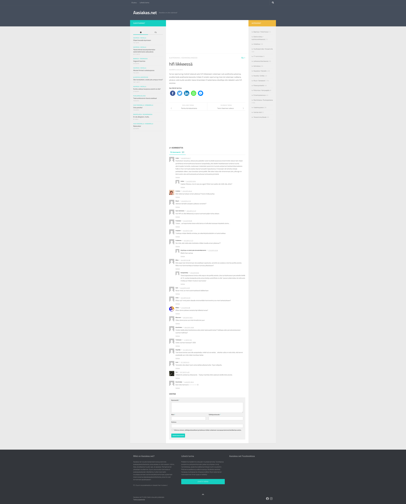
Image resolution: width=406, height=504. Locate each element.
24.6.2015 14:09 (187, 230)
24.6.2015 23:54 (191, 181)
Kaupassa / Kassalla (139, 38)
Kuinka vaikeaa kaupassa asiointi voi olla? (147, 89)
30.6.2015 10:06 (189, 327)
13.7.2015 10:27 (187, 350)
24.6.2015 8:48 (187, 221)
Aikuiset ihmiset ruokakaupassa (143, 70)
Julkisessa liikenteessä (140, 77)
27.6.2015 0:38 (185, 308)
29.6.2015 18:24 (188, 317)
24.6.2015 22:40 (185, 298)
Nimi (173, 415)
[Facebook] (172, 93)
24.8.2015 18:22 (189, 382)
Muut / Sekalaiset (259, 81)
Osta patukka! (138, 108)
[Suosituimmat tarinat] (140, 32)
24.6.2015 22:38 (185, 260)
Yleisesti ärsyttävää (260, 117)
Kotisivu (173, 422)
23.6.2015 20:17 (186, 158)
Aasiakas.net (145, 12)
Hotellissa (257, 44)
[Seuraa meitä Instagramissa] (271, 498)
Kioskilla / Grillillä (259, 76)
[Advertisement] (207, 37)
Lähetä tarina (144, 3)
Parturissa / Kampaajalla (261, 90)
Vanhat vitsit (258, 112)
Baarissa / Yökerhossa (140, 58)
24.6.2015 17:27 (188, 240)
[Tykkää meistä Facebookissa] (267, 498)
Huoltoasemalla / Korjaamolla (143, 105)
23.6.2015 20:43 (187, 191)
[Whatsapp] (193, 93)
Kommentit (178, 152)
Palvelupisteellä (259, 85)
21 (244, 58)
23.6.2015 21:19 (186, 201)
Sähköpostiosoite (215, 415)
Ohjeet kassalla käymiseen (142, 40)
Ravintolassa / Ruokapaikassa (142, 114)
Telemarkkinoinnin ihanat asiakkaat (145, 98)
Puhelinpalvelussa (139, 96)
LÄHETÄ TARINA (203, 482)
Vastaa (178, 177)
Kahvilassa (257, 66)
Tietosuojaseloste (139, 500)
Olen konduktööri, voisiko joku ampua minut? (148, 80)
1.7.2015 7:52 (188, 340)
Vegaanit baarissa (139, 61)
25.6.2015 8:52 (194, 273)
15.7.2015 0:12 (185, 362)
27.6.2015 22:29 (213, 250)
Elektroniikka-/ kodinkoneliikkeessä (183, 58)
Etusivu (134, 3)
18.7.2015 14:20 (184, 372)
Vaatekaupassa (258, 107)
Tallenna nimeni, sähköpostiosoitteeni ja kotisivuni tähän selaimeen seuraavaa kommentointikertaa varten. (207, 430)
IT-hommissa (258, 56)
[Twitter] (179, 93)
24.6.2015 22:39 (185, 288)
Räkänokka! (137, 126)
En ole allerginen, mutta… (141, 117)
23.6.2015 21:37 (191, 211)
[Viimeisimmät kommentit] (155, 32)
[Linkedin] (186, 93)
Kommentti (175, 400)
